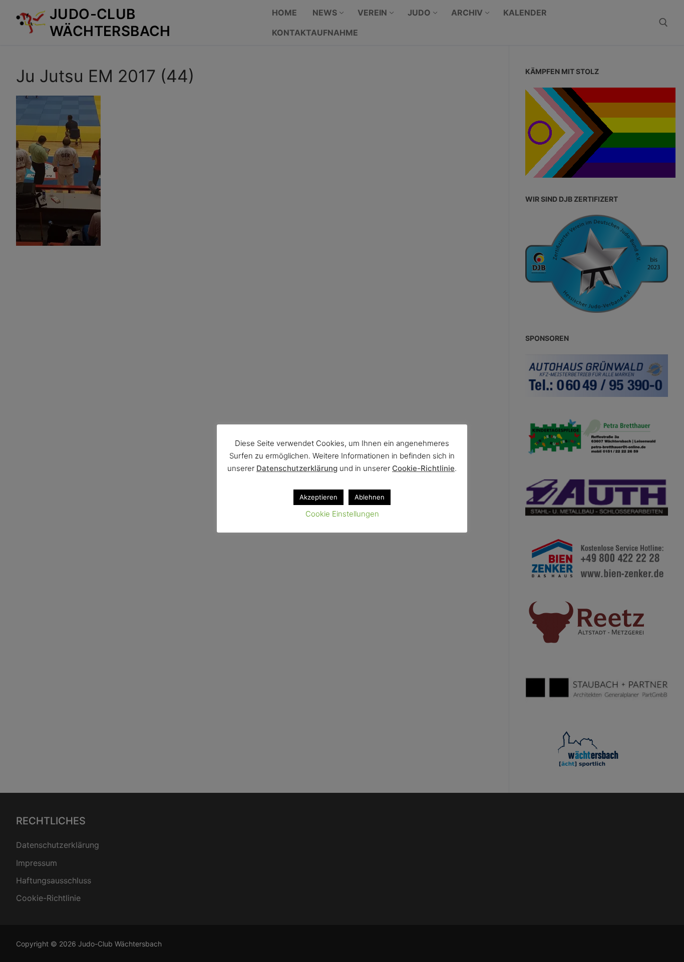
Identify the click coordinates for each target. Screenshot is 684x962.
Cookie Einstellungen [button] (342, 514)
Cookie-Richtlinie (423, 468)
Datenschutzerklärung (296, 468)
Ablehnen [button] (370, 497)
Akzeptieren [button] (318, 497)
